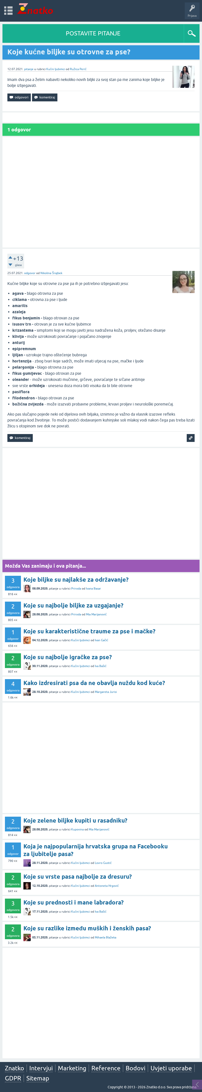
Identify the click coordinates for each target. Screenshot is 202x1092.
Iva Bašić (100, 666)
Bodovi (135, 1068)
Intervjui (41, 1068)
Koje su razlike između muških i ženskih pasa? (87, 928)
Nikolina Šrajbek (51, 273)
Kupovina (77, 829)
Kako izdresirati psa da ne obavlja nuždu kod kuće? (94, 682)
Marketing (72, 1068)
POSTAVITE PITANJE (93, 33)
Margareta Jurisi (106, 692)
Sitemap (37, 1078)
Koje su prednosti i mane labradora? (73, 902)
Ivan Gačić (101, 640)
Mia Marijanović (96, 614)
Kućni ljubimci (55, 69)
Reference (105, 1068)
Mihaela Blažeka (105, 937)
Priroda (76, 588)
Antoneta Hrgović (107, 886)
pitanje (29, 69)
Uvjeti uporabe (171, 1068)
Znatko (14, 1068)
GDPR (13, 1078)
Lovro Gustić (103, 863)
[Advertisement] (101, 192)
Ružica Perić (78, 69)
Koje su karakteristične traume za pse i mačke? (89, 631)
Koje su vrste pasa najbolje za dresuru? (77, 876)
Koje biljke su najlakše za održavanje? (76, 579)
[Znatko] (35, 8)
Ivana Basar (93, 588)
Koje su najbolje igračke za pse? (67, 657)
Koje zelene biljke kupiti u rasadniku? (75, 820)
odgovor (29, 273)
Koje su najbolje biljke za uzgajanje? (73, 605)
